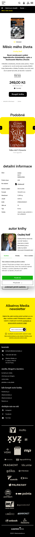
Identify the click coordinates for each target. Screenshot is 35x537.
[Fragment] (10, 465)
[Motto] (23, 430)
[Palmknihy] (17, 485)
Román (22, 8)
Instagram (8, 410)
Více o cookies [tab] (28, 255)
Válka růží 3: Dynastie (17, 150)
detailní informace (8, 101)
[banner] (3, 3)
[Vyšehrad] (23, 471)
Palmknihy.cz (5, 392)
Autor (19, 101)
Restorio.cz (5, 401)
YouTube (8, 418)
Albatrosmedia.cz (7, 395)
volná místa (5, 379)
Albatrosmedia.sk (7, 398)
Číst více (17, 76)
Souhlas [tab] (6, 255)
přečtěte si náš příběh (8, 382)
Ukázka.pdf (21, 184)
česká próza (21, 177)
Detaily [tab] (17, 255)
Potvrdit (24, 329)
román (19, 173)
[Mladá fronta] (10, 505)
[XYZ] (14, 439)
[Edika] (11, 471)
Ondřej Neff (17, 51)
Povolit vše (17, 277)
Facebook (8, 414)
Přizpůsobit (16, 282)
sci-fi (19, 175)
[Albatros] (12, 430)
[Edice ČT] (24, 478)
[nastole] (12, 478)
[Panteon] (8, 494)
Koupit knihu (18, 94)
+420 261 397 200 (10, 355)
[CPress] (8, 459)
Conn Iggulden (17, 152)
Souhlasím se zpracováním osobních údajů (19, 334)
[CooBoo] (26, 439)
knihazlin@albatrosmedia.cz (13, 351)
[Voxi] (7, 451)
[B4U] (23, 459)
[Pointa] (23, 494)
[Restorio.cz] (25, 521)
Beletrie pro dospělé (11, 8)
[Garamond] (23, 505)
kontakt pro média (7, 373)
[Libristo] (10, 513)
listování (18, 42)
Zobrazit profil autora (15, 287)
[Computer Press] (17, 451)
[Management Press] (28, 451)
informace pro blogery (8, 376)
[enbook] (11, 521)
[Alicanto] (26, 465)
